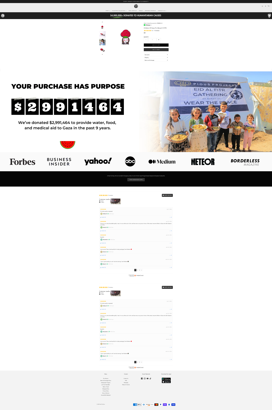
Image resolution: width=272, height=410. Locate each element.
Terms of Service (105, 393)
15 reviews (156, 30)
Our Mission (105, 378)
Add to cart (156, 45)
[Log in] (265, 6)
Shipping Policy (105, 389)
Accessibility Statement (105, 395)
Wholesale (126, 382)
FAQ (126, 380)
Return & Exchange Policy (105, 380)
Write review (168, 195)
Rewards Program (150, 10)
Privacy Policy (106, 391)
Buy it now (156, 49)
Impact (141, 10)
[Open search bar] (262, 6)
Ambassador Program (105, 382)
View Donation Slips (136, 179)
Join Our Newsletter (106, 384)
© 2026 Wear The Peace (101, 404)
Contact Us (126, 378)
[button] (102, 22)
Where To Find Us (126, 384)
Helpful (102, 217)
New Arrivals (133, 10)
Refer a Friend (106, 387)
